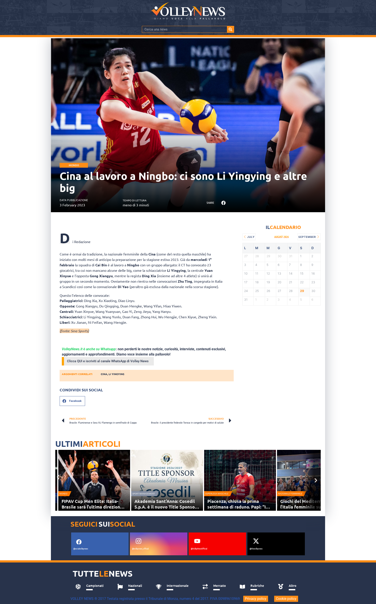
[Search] (230, 29)
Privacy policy (255, 599)
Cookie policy (286, 599)
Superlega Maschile (216, 493)
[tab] (91, 587)
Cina (104, 374)
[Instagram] (138, 541)
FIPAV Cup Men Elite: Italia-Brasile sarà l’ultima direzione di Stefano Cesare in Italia (92, 506)
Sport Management (143, 493)
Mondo (74, 165)
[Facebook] (78, 541)
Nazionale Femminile (290, 493)
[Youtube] (197, 541)
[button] (223, 203)
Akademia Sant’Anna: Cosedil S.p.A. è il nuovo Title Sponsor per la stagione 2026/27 (165, 506)
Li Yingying (116, 374)
